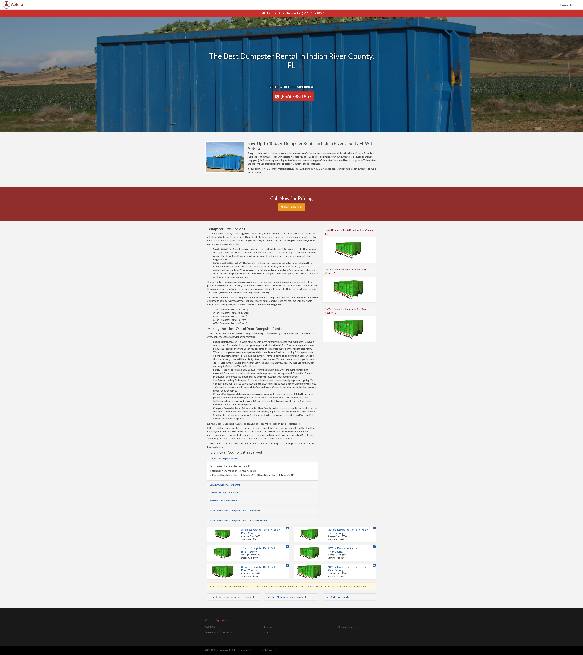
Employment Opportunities (219, 632)
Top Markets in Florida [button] (337, 596)
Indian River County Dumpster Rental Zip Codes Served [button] (238, 520)
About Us (210, 626)
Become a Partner (568, 4)
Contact (268, 632)
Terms (261, 649)
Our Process (270, 626)
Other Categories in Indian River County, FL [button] (232, 596)
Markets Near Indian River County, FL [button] (286, 596)
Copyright (271, 649)
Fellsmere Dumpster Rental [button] (224, 492)
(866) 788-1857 (313, 13)
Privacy (252, 649)
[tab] (262, 458)
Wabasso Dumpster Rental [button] (223, 500)
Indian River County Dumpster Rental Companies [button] (235, 510)
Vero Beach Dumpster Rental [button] (225, 484)
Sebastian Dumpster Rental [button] (224, 458)
